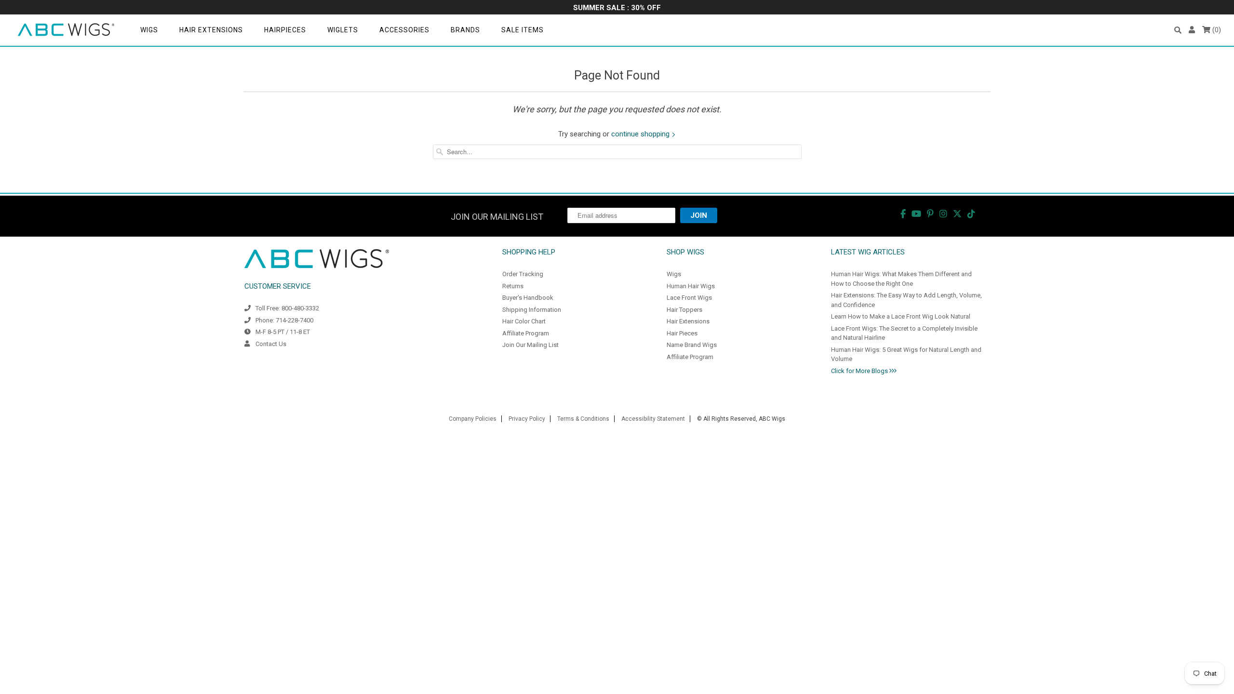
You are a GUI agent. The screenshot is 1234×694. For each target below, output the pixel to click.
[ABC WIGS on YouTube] (916, 214)
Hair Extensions (211, 30)
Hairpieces (285, 30)
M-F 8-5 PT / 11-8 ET (282, 331)
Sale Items (522, 30)
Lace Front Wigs (689, 297)
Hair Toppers (684, 309)
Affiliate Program (525, 333)
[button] (1177, 30)
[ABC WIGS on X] (957, 214)
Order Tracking (522, 274)
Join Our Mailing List (530, 344)
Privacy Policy (527, 418)
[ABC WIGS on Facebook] (903, 214)
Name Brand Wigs (692, 344)
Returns (512, 286)
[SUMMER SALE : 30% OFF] (617, 8)
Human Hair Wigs (691, 286)
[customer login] (1192, 30)
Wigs (149, 30)
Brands (465, 30)
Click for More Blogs (860, 370)
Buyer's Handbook (527, 297)
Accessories (404, 30)
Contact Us (270, 343)
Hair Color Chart (524, 321)
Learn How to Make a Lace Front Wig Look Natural (900, 316)
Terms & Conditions (583, 418)
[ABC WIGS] (66, 30)
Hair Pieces (682, 333)
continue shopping (641, 134)
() (1215, 30)
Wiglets (342, 30)
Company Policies (472, 418)
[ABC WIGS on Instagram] (943, 214)
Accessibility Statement (653, 418)
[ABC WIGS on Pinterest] (930, 214)
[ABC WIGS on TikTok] (971, 214)
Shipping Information (531, 309)
